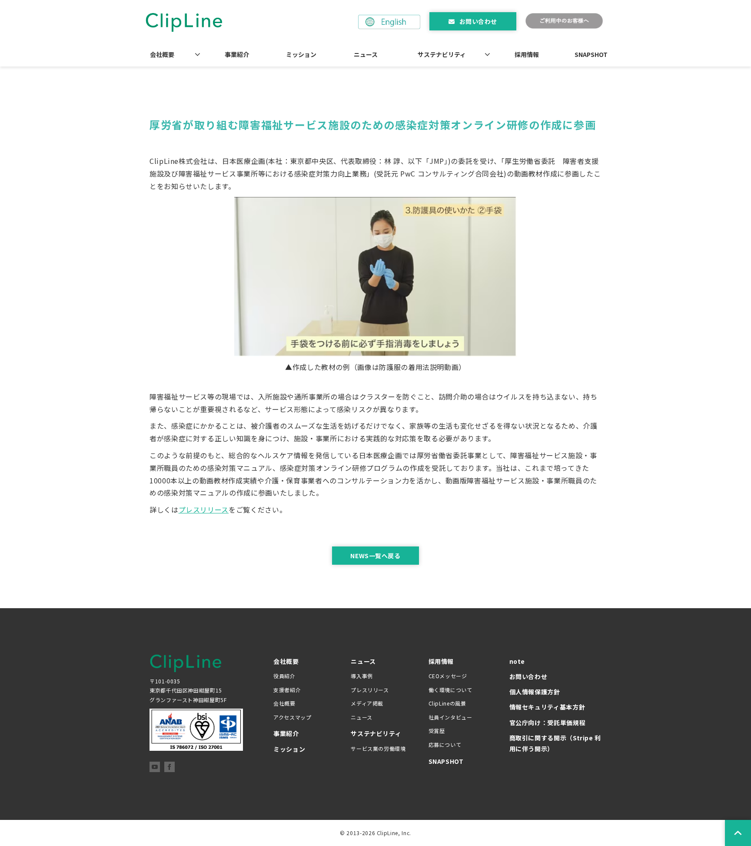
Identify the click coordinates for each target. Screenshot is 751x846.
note (517, 661)
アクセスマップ (292, 717)
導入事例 (362, 675)
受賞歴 (437, 730)
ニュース (366, 54)
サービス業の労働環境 (378, 748)
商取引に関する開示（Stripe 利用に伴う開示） (555, 743)
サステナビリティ (442, 54)
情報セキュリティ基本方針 (547, 707)
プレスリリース (204, 509)
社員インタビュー (450, 717)
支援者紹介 (287, 689)
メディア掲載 (367, 703)
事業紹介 (237, 54)
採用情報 (527, 54)
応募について (445, 744)
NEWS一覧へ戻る (375, 555)
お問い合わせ (478, 21)
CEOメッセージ (448, 675)
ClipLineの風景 (447, 703)
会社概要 (162, 54)
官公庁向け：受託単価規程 (547, 722)
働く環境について (450, 689)
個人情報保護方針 (534, 691)
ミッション (301, 54)
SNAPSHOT (591, 54)
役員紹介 (284, 675)
